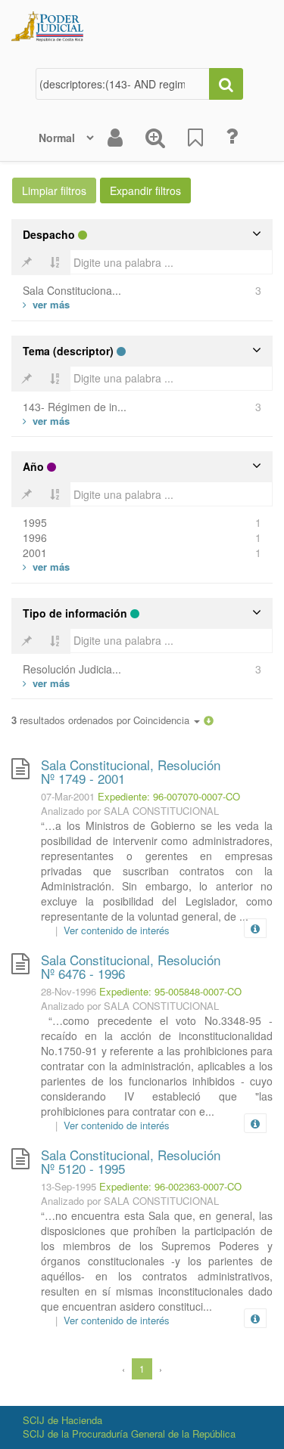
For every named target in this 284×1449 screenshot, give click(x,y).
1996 (35, 537)
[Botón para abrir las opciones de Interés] (195, 137)
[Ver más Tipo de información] (46, 683)
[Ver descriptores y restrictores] (255, 929)
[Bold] (26, 262)
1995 (35, 522)
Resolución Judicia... (72, 669)
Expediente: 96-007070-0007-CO (169, 796)
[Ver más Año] (46, 566)
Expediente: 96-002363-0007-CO (170, 1186)
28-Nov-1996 (68, 991)
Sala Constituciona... (72, 290)
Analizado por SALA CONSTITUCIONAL (130, 810)
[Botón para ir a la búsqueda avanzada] (155, 137)
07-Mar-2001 (68, 796)
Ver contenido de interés (117, 930)
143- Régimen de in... (74, 406)
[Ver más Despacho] (46, 304)
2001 (35, 552)
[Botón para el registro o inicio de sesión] (115, 137)
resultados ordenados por (101, 720)
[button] (209, 720)
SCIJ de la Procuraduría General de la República (129, 1433)
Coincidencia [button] (162, 720)
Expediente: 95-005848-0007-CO (170, 991)
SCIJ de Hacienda (62, 1420)
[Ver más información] (258, 928)
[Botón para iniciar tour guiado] (231, 136)
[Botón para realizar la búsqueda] (226, 84)
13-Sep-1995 (68, 1186)
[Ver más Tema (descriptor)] (46, 420)
